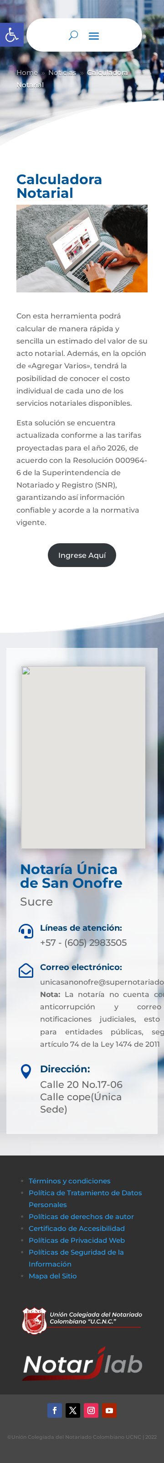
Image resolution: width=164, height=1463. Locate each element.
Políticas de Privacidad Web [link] (77, 1240)
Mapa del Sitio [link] (54, 1276)
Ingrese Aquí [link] (82, 555)
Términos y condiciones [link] (70, 1181)
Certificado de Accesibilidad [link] (77, 1228)
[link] (12, 35)
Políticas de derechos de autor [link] (81, 1216)
